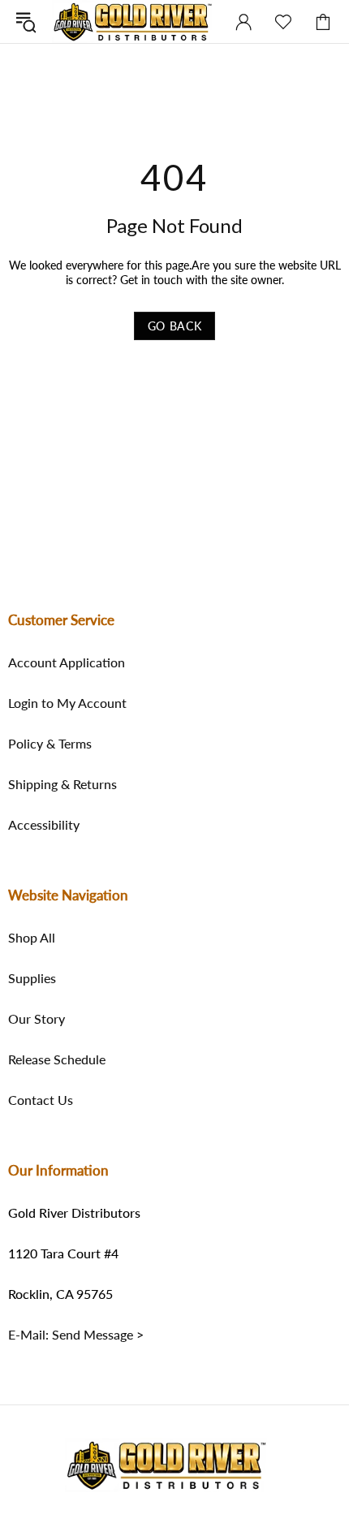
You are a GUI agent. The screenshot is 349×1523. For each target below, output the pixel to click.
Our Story (36, 1019)
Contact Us (40, 1100)
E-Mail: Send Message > (76, 1334)
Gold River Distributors (132, 21)
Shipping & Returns (62, 784)
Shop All (31, 937)
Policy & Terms (50, 743)
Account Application (66, 662)
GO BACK (175, 326)
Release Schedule (57, 1059)
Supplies (32, 978)
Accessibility (44, 825)
